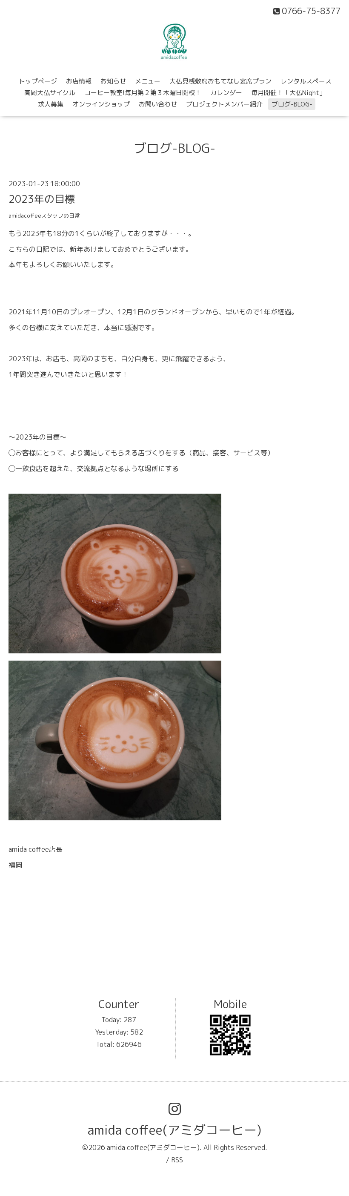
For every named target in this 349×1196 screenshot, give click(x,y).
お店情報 (79, 81)
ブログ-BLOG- (292, 104)
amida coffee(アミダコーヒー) (174, 1130)
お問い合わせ (158, 104)
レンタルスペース (306, 81)
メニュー (147, 81)
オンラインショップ (101, 104)
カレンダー (226, 92)
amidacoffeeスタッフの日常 (44, 215)
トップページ (38, 81)
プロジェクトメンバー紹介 (224, 104)
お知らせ (113, 81)
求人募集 (50, 104)
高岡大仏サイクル (49, 92)
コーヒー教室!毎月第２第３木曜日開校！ (142, 92)
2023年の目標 (42, 199)
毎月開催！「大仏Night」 (288, 92)
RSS (177, 1159)
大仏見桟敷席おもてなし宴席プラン (220, 81)
